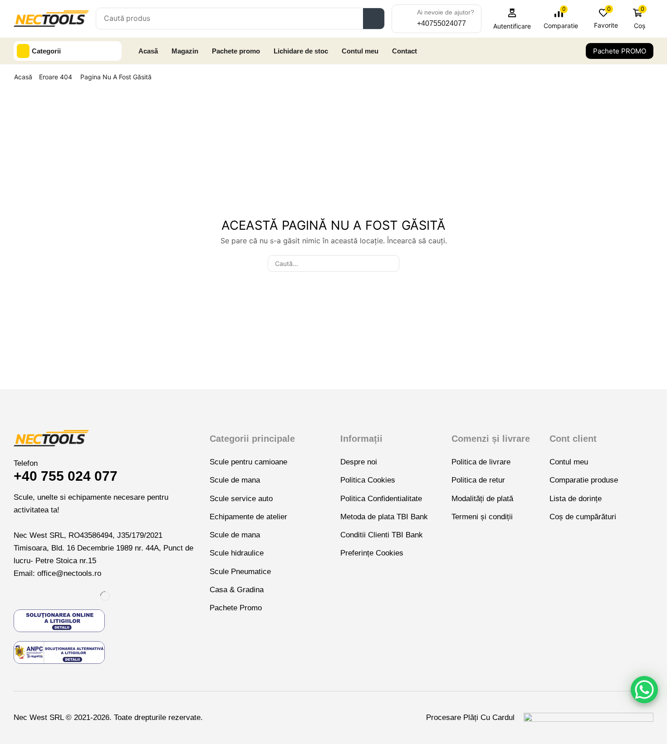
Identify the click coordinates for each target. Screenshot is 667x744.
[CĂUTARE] (391, 263)
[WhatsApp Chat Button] (644, 689)
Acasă (23, 77)
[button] (512, 18)
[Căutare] (373, 18)
